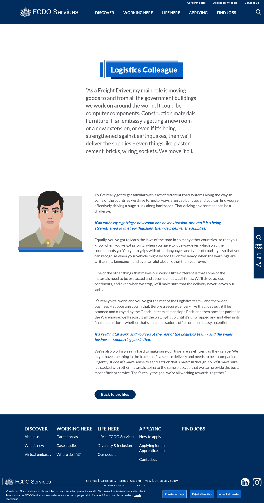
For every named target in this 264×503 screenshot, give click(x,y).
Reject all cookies (201, 493)
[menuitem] (104, 17)
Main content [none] (9, 26)
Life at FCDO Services (116, 436)
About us (32, 436)
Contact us (252, 2)
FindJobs (259, 246)
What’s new (34, 445)
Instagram (257, 482)
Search (258, 12)
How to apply (150, 436)
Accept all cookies (229, 493)
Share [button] (259, 264)
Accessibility (108, 480)
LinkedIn (245, 482)
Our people (107, 454)
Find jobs (226, 12)
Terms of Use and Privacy (134, 480)
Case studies (66, 445)
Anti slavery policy (165, 480)
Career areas (67, 436)
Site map (91, 480)
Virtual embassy (38, 454)
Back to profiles (115, 394)
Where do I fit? (68, 454)
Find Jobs (193, 428)
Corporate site (196, 2)
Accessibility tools (225, 2)
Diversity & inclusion (115, 445)
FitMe (259, 256)
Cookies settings (174, 493)
